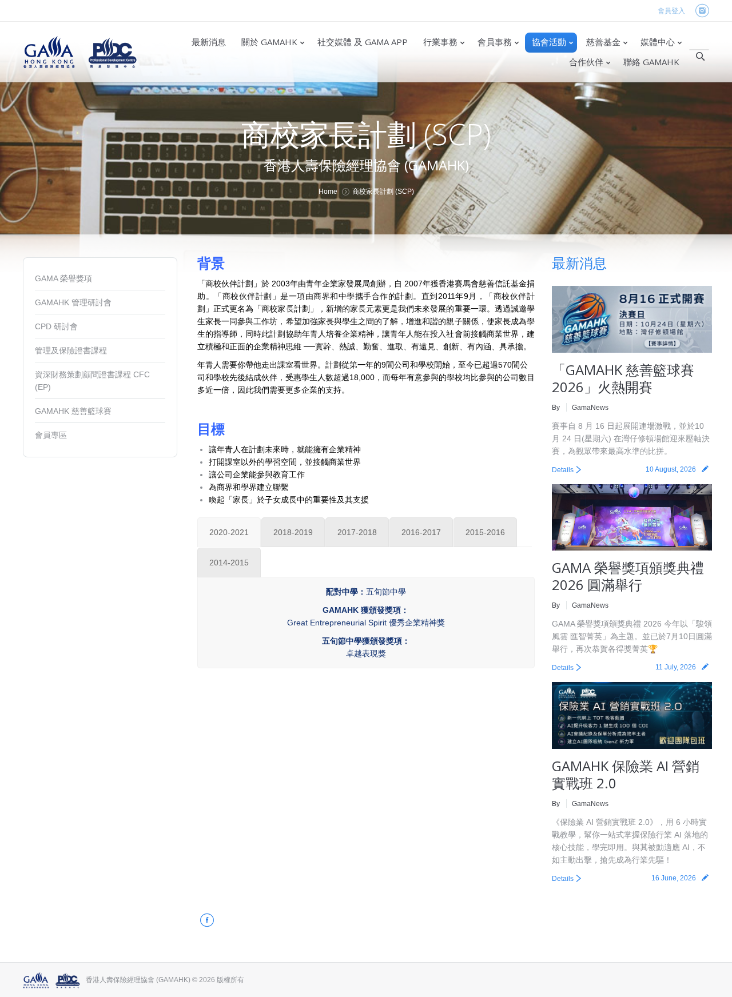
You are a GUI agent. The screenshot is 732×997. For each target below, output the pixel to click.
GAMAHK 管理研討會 (73, 302)
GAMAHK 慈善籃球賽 (73, 411)
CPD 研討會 (56, 326)
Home (328, 192)
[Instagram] (702, 11)
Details (563, 470)
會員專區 (51, 435)
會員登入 (671, 11)
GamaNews (590, 408)
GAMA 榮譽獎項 (63, 278)
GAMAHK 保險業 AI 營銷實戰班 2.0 (625, 774)
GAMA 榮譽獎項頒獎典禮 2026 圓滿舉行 (628, 576)
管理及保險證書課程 (71, 350)
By (556, 408)
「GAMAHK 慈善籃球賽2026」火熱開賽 (623, 378)
